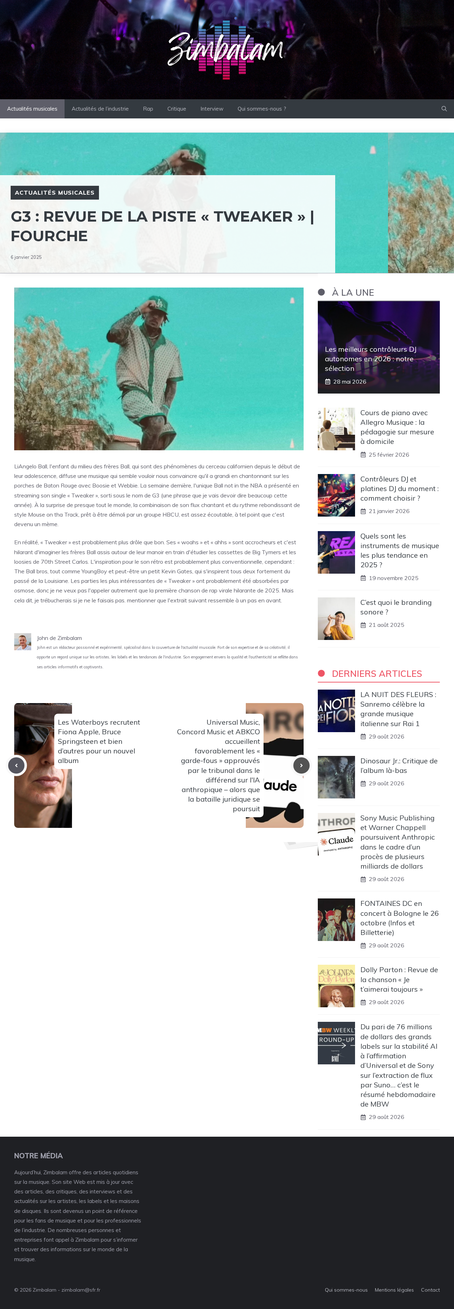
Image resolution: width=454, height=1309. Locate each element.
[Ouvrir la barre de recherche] (444, 108)
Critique (176, 108)
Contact (430, 1290)
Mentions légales (394, 1290)
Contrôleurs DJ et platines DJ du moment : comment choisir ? (399, 488)
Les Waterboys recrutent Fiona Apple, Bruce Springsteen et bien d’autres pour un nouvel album (99, 741)
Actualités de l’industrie (100, 108)
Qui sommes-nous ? (262, 108)
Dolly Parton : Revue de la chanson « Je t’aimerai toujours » (399, 979)
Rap (148, 108)
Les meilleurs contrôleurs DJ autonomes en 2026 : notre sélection (370, 359)
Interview (211, 108)
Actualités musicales (32, 108)
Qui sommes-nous (346, 1290)
